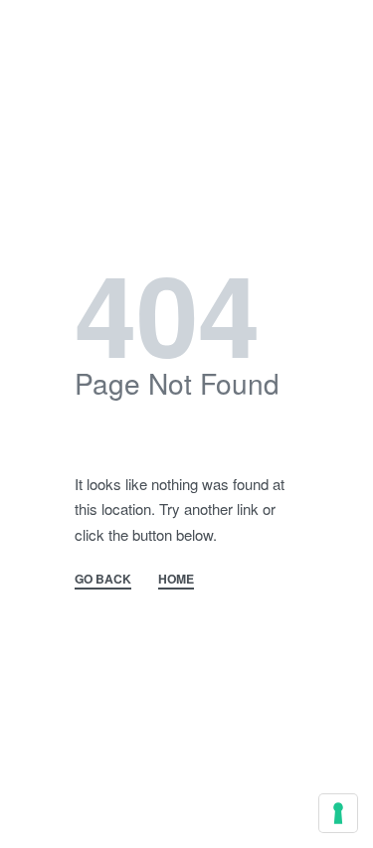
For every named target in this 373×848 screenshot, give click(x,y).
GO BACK (103, 580)
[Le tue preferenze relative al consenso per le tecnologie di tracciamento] (338, 813)
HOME (176, 580)
